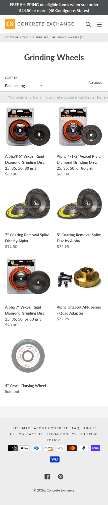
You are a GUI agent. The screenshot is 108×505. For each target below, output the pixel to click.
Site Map (22, 428)
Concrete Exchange (60, 490)
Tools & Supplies (35, 37)
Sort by (11, 77)
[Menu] (99, 24)
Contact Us (31, 434)
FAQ (76, 428)
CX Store (12, 37)
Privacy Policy (62, 434)
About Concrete (52, 428)
